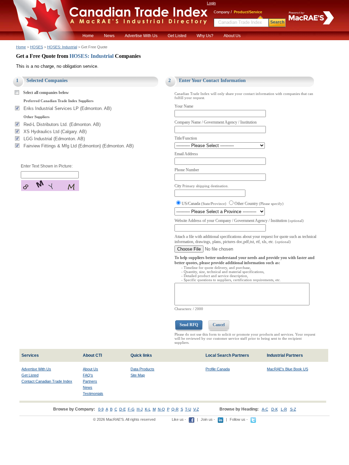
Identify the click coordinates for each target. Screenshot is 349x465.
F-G (131, 409)
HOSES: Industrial (62, 47)
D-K (274, 409)
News (109, 35)
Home (88, 35)
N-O (161, 409)
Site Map (138, 375)
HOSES (36, 47)
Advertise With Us (141, 35)
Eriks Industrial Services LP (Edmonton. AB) (67, 108)
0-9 (101, 409)
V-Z (196, 409)
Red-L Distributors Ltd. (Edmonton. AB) (62, 124)
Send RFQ (189, 324)
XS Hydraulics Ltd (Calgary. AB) (55, 131)
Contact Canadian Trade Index (46, 381)
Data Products (142, 369)
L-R (284, 409)
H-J (140, 409)
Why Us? (205, 35)
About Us (232, 35)
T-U (188, 409)
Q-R (175, 409)
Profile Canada (218, 369)
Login (211, 3)
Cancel (219, 324)
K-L (148, 409)
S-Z (293, 409)
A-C (265, 409)
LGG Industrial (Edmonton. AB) (54, 138)
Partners (90, 381)
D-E (122, 409)
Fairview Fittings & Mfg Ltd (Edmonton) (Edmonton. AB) (79, 145)
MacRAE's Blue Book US (287, 369)
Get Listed (177, 35)
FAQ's (88, 375)
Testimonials (93, 393)
